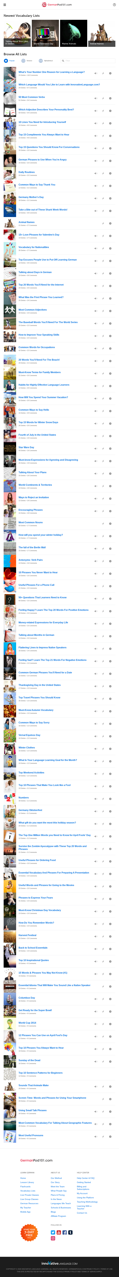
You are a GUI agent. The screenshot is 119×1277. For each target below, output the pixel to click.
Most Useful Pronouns (31, 1135)
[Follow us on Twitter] (53, 1232)
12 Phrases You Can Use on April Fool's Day (43, 1035)
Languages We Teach (61, 1203)
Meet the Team (58, 1186)
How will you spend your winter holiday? (41, 535)
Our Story (55, 1182)
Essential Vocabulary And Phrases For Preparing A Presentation (54, 872)
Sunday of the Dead (29, 1060)
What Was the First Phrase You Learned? (41, 297)
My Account (82, 1193)
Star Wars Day (26, 447)
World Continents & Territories (35, 485)
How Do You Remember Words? (36, 922)
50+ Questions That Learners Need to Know (42, 597)
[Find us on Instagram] (53, 1238)
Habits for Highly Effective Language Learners (44, 385)
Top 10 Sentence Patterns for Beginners (41, 1073)
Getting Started (84, 1182)
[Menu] (4, 4)
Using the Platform (85, 1197)
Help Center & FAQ (85, 1178)
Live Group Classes (29, 1199)
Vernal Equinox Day (29, 735)
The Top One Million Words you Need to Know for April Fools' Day (55, 835)
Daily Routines (27, 172)
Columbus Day (27, 998)
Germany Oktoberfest (30, 810)
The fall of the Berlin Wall (32, 547)
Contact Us (82, 1213)
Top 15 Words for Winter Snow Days (38, 422)
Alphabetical (48, 61)
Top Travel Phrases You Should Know (39, 697)
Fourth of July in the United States (37, 435)
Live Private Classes (29, 1195)
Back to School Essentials (33, 948)
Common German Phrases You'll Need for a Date (45, 672)
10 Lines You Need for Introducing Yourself (42, 122)
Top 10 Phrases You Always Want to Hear (41, 1048)
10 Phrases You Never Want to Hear (38, 572)
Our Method (56, 1178)
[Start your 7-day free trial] (29, 1233)
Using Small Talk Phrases (33, 1110)
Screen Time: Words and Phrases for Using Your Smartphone (52, 1098)
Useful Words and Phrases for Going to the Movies (46, 885)
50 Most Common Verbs (32, 97)
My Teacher (25, 1207)
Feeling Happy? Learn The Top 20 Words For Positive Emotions (54, 610)
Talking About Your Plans (32, 472)
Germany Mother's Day (31, 197)
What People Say (59, 1191)
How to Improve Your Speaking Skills (39, 335)
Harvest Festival (27, 935)
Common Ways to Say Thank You (37, 184)
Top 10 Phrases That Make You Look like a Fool (45, 785)
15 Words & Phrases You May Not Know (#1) (43, 973)
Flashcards (25, 1186)
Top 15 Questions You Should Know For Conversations (49, 147)
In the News (56, 1199)
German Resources (29, 1203)
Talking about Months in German (36, 635)
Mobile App (25, 1212)
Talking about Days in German (35, 272)
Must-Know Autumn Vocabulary (36, 710)
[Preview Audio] (96, 73)
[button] (114, 4)
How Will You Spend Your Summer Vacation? (43, 397)
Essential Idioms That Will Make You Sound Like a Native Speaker (54, 985)
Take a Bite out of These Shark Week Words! (43, 209)
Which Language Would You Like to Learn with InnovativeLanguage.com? (59, 84)
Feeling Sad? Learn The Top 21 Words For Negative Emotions (52, 660)
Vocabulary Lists (27, 1191)
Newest (29, 61)
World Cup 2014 (27, 1023)
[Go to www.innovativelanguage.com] (59, 1263)
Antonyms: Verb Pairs (31, 560)
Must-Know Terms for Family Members (40, 372)
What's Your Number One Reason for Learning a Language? (52, 72)
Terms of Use (106, 1269)
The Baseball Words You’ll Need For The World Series (48, 322)
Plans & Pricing (58, 1195)
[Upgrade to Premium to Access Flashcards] (103, 73)
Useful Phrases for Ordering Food (37, 860)
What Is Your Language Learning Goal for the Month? (48, 760)
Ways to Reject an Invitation (34, 497)
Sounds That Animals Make (34, 1085)
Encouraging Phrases (31, 510)
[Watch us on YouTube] (59, 1232)
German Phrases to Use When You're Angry (43, 159)
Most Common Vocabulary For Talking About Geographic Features (55, 1123)
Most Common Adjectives (33, 310)
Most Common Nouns (31, 522)
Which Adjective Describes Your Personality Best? (46, 109)
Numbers (24, 797)
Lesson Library (27, 1182)
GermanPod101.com (77, 1269)
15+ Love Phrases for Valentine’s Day (39, 234)
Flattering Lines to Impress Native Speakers (42, 647)
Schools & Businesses (61, 1207)
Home (23, 1178)
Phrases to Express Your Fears (36, 897)
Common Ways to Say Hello (34, 410)
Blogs (53, 1212)
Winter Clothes (27, 747)
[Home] (57, 7)
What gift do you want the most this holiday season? (47, 822)
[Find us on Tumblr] (70, 1232)
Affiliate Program (58, 1216)
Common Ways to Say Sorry (34, 722)
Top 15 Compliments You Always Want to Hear (44, 134)
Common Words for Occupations (37, 347)
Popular (12, 61)
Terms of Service (89, 1271)
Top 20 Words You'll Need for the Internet (41, 285)
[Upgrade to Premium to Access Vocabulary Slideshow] (110, 73)
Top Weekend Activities (31, 772)
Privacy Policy (92, 1269)
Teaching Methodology (87, 1202)
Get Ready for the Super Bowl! (35, 1010)
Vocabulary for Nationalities (34, 247)
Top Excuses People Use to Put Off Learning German (48, 259)
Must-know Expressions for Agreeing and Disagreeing (48, 460)
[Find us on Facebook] (64, 1232)
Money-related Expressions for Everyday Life (43, 622)
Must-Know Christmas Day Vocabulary (40, 910)
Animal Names (27, 222)
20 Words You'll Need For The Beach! (39, 360)
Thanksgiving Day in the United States (40, 685)
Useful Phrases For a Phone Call (36, 585)
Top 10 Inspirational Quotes (34, 960)
